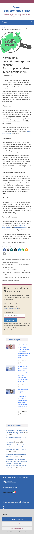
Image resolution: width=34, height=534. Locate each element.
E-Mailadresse (8, 312)
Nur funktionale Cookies (17, 524)
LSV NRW (14, 265)
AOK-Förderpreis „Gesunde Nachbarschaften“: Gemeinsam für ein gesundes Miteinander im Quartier (16, 447)
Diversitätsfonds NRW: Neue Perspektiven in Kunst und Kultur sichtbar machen (17, 440)
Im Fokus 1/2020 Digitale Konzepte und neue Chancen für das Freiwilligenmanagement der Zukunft (16, 272)
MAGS (13, 267)
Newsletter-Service (20, 228)
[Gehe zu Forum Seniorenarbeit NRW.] (2, 28)
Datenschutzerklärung (9, 531)
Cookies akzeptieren (17, 519)
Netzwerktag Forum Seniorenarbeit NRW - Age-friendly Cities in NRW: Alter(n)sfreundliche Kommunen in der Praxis (23, 351)
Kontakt (5, 507)
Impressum (27, 531)
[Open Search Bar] (31, 22)
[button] (4, 249)
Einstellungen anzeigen (17, 528)
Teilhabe (7, 265)
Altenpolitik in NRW (11, 259)
